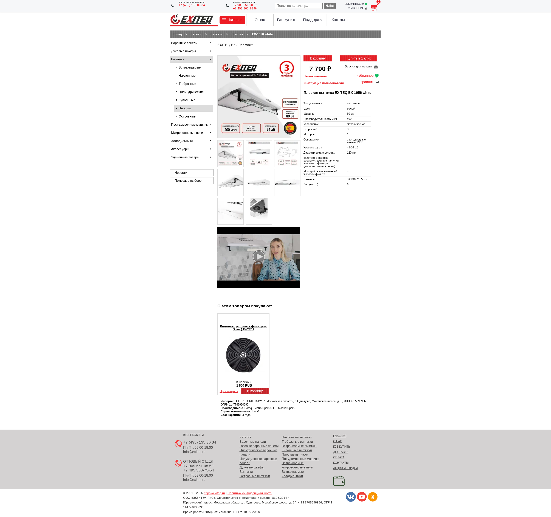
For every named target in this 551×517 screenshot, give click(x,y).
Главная (339, 436)
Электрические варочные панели (258, 452)
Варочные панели (184, 43)
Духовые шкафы (183, 51)
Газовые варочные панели (259, 446)
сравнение (356, 8)
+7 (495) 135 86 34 (192, 5)
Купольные (187, 100)
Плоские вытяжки (295, 454)
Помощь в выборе (188, 180)
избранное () (355, 4)
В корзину (318, 58)
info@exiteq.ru (194, 452)
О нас (260, 20)
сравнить (368, 82)
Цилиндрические (191, 92)
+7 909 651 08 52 (245, 5)
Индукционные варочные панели (258, 461)
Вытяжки (177, 59)
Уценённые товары (185, 157)
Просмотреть (229, 391)
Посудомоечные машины (190, 124)
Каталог (245, 437)
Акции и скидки (345, 468)
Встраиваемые (190, 67)
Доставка (340, 452)
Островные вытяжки (255, 476)
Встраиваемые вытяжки (299, 446)
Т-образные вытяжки (297, 441)
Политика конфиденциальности (250, 493)
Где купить (286, 20)
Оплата (339, 457)
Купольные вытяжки (297, 450)
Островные (187, 116)
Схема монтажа (315, 76)
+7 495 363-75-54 (245, 8)
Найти (330, 5)
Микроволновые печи (187, 132)
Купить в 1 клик (359, 58)
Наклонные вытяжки (297, 437)
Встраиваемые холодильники (293, 474)
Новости (181, 172)
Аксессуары (180, 149)
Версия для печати (358, 66)
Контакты (340, 20)
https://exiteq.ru (214, 493)
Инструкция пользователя (323, 83)
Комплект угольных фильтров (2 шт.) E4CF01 (243, 328)
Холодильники (182, 141)
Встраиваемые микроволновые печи (297, 465)
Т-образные (187, 83)
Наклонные (187, 75)
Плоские (185, 108)
